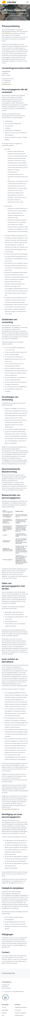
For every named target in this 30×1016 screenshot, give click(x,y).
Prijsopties (4, 1013)
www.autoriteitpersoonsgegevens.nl (10, 809)
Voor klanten (18, 1010)
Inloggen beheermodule (9, 973)
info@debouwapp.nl (6, 84)
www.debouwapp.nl (6, 32)
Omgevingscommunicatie (21, 1007)
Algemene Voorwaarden (20, 1013)
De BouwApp (5, 1010)
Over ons (4, 1007)
